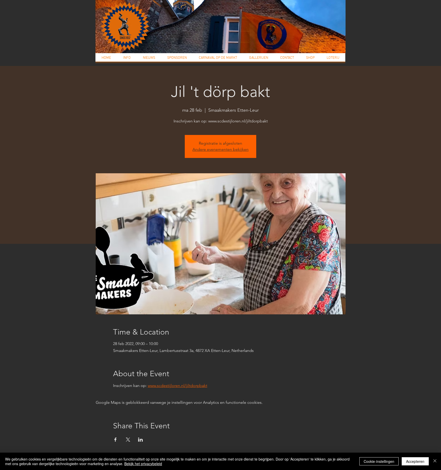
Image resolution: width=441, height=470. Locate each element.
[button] (127, 59)
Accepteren (415, 461)
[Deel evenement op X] (128, 440)
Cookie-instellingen (379, 461)
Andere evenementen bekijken (220, 149)
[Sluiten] (435, 461)
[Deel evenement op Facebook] (115, 440)
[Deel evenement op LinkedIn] (140, 440)
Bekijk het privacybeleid (143, 463)
